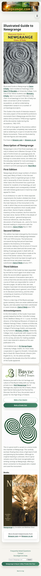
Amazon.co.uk (30, 140)
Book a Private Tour (20, 405)
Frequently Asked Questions (20, 551)
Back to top (20, 571)
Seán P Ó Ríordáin (10, 91)
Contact (20, 553)
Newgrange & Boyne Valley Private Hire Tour (20, 564)
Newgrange (8, 527)
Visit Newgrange (20, 385)
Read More (32, 166)
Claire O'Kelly (18, 227)
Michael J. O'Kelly (21, 331)
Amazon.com (17, 140)
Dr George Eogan (25, 346)
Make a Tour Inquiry (20, 400)
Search (29, 559)
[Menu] (37, 16)
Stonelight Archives (20, 556)
